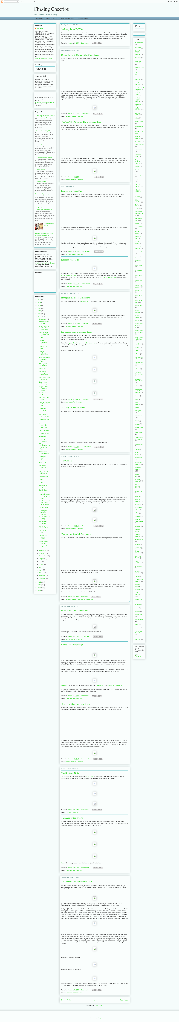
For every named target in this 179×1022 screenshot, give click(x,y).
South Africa (139, 539)
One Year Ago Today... (42, 194)
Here (62, 863)
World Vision (89, 776)
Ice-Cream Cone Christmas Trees (76, 331)
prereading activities (138, 463)
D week (137, 197)
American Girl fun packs (139, 88)
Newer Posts (66, 1000)
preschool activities (138, 468)
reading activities (137, 500)
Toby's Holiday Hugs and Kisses (76, 703)
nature (137, 424)
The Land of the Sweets (72, 817)
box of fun (138, 141)
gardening (138, 260)
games (137, 257)
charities (68, 812)
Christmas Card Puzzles (44, 420)
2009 (39, 585)
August (41, 559)
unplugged (138, 614)
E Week (137, 205)
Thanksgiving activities (139, 580)
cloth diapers (139, 175)
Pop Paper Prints (42, 531)
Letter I (137, 386)
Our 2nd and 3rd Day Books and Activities (44, 502)
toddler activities (137, 593)
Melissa (40, 28)
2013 (39, 311)
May (41, 567)
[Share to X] (97, 43)
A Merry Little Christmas (73, 407)
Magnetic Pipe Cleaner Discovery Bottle (43, 544)
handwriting (138, 305)
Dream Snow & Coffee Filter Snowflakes (80, 54)
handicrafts (138, 290)
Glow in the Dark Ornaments (74, 610)
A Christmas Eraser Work (44, 452)
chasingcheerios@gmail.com (44, 102)
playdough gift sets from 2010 (116, 685)
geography (138, 265)
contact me (138, 180)
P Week (137, 449)
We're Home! (40, 169)
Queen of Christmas (43, 440)
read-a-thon (139, 491)
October (42, 553)
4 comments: (85, 695)
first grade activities (138, 247)
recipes (137, 504)
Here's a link (99, 685)
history (137, 320)
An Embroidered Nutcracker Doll (76, 881)
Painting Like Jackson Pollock (43, 537)
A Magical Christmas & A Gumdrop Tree (44, 446)
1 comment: (85, 323)
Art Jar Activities (137, 109)
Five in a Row (139, 252)
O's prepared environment (139, 438)
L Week (137, 369)
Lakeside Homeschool (139, 373)
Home (95, 1000)
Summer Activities (137, 572)
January (42, 578)
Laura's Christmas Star (71, 190)
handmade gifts (77, 286)
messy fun (138, 411)
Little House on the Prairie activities (139, 390)
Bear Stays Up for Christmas (44, 415)
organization (139, 444)
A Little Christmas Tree (43, 480)
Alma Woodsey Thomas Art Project (46, 18)
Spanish (137, 544)
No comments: (86, 177)
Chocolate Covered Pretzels (42, 410)
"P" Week (138, 58)
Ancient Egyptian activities (137, 99)
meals (137, 407)
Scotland (137, 526)
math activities (137, 403)
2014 (39, 308)
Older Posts (124, 1000)
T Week (137, 576)
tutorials (137, 611)
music (137, 421)
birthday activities (137, 137)
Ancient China (137, 93)
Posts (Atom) (99, 1005)
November (43, 550)
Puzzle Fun (40, 145)
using (136, 624)
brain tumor (138, 150)
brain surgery (139, 145)
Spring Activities (137, 552)
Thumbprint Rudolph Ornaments (76, 534)
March (41, 573)
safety (137, 513)
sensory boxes (137, 530)
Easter (137, 208)
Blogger (100, 1018)
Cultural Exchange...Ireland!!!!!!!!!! (44, 208)
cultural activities (137, 186)
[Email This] (93, 43)
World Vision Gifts (70, 772)
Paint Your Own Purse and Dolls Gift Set (44, 431)
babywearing (139, 126)
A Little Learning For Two (68, 275)
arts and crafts (70, 402)
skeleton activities (137, 535)
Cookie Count (43, 490)
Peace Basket (137, 453)
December (43, 319)
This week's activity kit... (43, 131)
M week (137, 396)
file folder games (138, 242)
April (41, 570)
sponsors (138, 548)
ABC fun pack (139, 68)
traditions (138, 604)
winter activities (137, 638)
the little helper (137, 585)
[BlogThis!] (95, 43)
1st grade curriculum (138, 62)
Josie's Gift (42, 462)
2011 (39, 316)
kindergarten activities (139, 358)
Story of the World (138, 557)
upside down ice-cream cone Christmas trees (82, 343)
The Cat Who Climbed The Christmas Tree (81, 121)
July (40, 561)
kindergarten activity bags (139, 363)
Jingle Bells (42, 436)
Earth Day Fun (41, 181)
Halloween (138, 280)
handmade (138, 295)
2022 (39, 299)
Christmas (80, 116)
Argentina (138, 104)
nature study (139, 427)
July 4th (137, 354)
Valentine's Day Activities (139, 632)
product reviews (137, 480)
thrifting (137, 589)
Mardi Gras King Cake (67, 18)
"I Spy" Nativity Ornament (43, 472)
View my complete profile (43, 58)
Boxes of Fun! (43, 476)
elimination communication (139, 213)
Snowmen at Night (43, 486)
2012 (39, 314)
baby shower (139, 121)
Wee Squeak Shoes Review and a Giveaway (45, 116)
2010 (39, 582)
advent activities (71, 116)
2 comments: (85, 43)
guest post (138, 275)
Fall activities (139, 227)
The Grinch (66, 460)
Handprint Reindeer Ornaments (75, 297)
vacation (137, 628)
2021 (39, 302)
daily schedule (138, 201)
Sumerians (138, 566)
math (136, 399)
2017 (39, 305)
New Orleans (139, 432)
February (42, 575)
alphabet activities (137, 83)
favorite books (137, 232)
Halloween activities (138, 286)
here (85, 592)
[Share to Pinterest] (101, 43)
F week (137, 223)
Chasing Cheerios (51, 8)
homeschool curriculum (139, 338)
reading (137, 496)
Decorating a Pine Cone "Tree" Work (43, 425)
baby (136, 118)
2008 (39, 587)
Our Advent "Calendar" (43, 527)
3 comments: (86, 284)
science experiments (139, 520)
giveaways (138, 270)
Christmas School (84, 18)
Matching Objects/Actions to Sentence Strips (44, 495)
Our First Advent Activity (44, 517)
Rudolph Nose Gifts (70, 259)
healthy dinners (137, 311)
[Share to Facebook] (99, 43)
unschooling (139, 619)
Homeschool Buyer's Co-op (139, 325)
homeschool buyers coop (139, 331)
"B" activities (139, 42)
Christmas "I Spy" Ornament (43, 458)
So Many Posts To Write (72, 29)
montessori (138, 416)
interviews (138, 344)
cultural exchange (138, 191)
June (41, 564)
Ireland (137, 347)
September (43, 556)
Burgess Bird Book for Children (139, 161)
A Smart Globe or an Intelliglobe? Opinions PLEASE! (43, 510)
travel (136, 608)
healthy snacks (137, 316)
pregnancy (138, 457)
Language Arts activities (139, 380)
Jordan (137, 350)
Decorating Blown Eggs (44, 157)
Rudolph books (85, 301)
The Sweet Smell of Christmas (43, 467)
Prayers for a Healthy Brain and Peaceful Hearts (44, 234)
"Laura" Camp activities (137, 52)
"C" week (138, 48)
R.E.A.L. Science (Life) (137, 486)
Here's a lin (64, 685)
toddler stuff (139, 599)
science (137, 516)
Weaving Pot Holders (43, 522)
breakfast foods (138, 155)
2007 (39, 590)
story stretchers (138, 562)
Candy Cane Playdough (72, 644)
